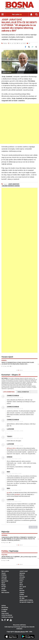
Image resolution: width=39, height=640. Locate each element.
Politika (4, 575)
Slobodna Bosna (20, 631)
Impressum (5, 613)
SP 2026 (22, 598)
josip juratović (13, 184)
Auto (21, 583)
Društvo (4, 590)
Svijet (3, 588)
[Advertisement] (19, 124)
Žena (21, 588)
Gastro (22, 579)
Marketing (5, 607)
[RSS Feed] (2, 620)
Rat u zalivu (5, 571)
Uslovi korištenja (7, 615)
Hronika (4, 579)
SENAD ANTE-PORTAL (26, 600)
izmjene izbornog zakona (11, 186)
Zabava (22, 592)
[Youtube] (11, 620)
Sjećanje (22, 573)
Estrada (22, 590)
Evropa (4, 586)
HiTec (21, 581)
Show (21, 584)
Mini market (5, 592)
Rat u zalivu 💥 (17, 14)
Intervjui (4, 577)
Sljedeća (33, 527)
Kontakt (4, 611)
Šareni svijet (23, 596)
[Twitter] (8, 620)
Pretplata (4, 609)
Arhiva (4, 605)
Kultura (22, 575)
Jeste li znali (24, 571)
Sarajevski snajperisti (26, 602)
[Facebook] (5, 620)
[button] (35, 51)
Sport (3, 583)
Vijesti (4, 573)
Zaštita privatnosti (7, 617)
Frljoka (22, 594)
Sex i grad (23, 586)
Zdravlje (22, 577)
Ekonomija (5, 581)
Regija (4, 584)
